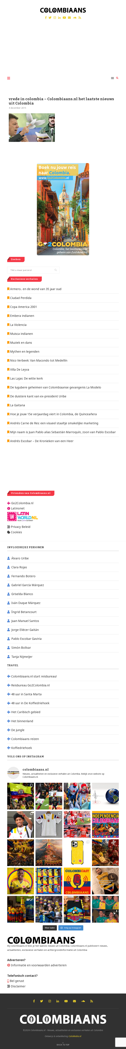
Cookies (16, 532)
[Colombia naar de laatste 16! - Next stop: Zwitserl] (20, 881)
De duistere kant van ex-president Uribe (37, 396)
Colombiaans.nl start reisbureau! (34, 676)
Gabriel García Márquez (27, 585)
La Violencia (18, 325)
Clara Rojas (19, 567)
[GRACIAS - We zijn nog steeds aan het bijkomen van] (77, 909)
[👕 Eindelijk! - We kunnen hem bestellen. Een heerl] (48, 824)
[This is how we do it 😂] (105, 852)
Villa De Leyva (19, 370)
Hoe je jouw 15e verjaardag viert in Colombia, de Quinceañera (53, 414)
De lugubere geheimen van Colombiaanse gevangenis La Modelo (55, 387)
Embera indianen (22, 316)
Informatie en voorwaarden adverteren (39, 965)
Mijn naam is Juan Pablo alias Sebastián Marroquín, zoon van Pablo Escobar (62, 432)
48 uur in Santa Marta (26, 694)
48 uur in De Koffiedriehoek (30, 703)
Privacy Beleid (20, 527)
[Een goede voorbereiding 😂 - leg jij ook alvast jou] (105, 881)
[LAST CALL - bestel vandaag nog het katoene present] (20, 824)
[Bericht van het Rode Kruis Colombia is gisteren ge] (77, 796)
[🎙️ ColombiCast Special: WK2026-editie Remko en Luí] (77, 881)
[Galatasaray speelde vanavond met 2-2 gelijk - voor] (48, 796)
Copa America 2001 (23, 307)
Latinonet (17, 508)
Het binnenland (22, 721)
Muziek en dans (21, 343)
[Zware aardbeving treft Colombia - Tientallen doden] (105, 796)
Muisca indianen (21, 334)
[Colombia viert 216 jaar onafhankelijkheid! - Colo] (105, 824)
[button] (119, 4)
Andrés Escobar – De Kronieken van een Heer (41, 441)
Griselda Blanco (22, 594)
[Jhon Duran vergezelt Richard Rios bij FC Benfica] (77, 824)
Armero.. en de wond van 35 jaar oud (35, 289)
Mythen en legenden (24, 352)
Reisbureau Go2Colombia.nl (30, 685)
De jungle (17, 730)
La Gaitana (17, 405)
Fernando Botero (23, 576)
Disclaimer (18, 986)
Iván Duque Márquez (25, 603)
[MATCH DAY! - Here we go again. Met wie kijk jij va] (20, 909)
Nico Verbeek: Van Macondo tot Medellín (38, 360)
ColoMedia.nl (75, 1036)
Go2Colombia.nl (22, 503)
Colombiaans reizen (25, 739)
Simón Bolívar (21, 648)
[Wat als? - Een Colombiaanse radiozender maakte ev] (48, 909)
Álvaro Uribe (20, 558)
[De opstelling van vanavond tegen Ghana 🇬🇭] (48, 881)
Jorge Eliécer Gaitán (25, 630)
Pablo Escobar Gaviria (26, 639)
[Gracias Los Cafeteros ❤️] (20, 852)
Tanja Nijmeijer (21, 657)
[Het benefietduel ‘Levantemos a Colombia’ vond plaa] (20, 796)
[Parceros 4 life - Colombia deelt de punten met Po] (105, 909)
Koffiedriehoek (21, 748)
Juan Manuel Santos (25, 621)
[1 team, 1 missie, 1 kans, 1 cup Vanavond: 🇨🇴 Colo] (48, 852)
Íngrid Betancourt (24, 612)
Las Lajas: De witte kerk (26, 378)
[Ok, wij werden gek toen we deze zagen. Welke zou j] (77, 852)
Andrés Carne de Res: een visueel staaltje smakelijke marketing (53, 423)
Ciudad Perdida (21, 298)
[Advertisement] (63, 50)
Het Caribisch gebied (25, 712)
